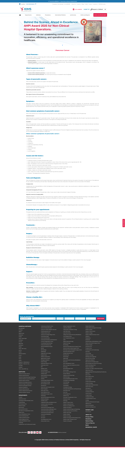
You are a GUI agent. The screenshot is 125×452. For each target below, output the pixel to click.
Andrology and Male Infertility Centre (26, 400)
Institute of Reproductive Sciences (25, 390)
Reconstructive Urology (90, 358)
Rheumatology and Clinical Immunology (94, 363)
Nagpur (20, 346)
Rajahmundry (21, 333)
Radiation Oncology (89, 354)
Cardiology (21, 422)
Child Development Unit (46, 331)
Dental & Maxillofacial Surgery (46, 346)
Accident (20, 397)
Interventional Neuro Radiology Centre (48, 409)
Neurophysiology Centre (68, 368)
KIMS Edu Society (102, 4)
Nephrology (65, 358)
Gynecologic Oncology (45, 382)
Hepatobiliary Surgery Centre (46, 393)
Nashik (20, 351)
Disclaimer (88, 418)
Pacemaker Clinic (66, 390)
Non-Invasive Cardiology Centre (69, 371)
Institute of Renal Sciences (24, 388)
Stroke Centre (88, 379)
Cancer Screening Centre (24, 415)
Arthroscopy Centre (23, 403)
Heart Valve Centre (44, 390)
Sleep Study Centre (89, 370)
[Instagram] (34, 433)
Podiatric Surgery (89, 344)
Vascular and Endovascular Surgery (92, 401)
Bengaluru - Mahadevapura (24, 362)
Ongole (20, 336)
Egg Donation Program (45, 358)
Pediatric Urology (89, 332)
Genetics (42, 378)
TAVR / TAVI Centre (89, 386)
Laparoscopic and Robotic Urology (70, 329)
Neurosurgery (66, 370)
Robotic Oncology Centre (91, 365)
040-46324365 (67, 4)
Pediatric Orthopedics (67, 421)
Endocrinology (44, 361)
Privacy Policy (89, 416)
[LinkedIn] (40, 433)
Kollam (20, 360)
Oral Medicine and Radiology (68, 380)
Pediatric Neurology (67, 412)
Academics (95, 4)
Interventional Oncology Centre (47, 412)
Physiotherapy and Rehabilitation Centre (93, 341)
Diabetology (43, 351)
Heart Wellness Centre (45, 392)
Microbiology (65, 344)
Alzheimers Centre (22, 398)
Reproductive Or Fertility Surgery (92, 361)
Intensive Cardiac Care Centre (47, 404)
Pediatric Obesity (66, 414)
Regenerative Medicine (90, 360)
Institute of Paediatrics (23, 387)
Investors (79, 4)
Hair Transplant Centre (45, 383)
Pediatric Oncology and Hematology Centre (72, 417)
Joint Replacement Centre (46, 419)
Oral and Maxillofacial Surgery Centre (70, 378)
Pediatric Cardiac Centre (68, 402)
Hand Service (43, 385)
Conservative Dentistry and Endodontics (49, 339)
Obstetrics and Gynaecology (68, 375)
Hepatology (43, 395)
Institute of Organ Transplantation (25, 383)
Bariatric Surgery (22, 405)
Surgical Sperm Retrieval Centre (92, 384)
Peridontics (88, 339)
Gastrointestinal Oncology (46, 375)
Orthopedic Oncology (67, 387)
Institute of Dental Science (24, 375)
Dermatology (43, 349)
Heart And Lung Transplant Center (47, 387)
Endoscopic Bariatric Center (46, 363)
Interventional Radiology (46, 414)
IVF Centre (43, 417)
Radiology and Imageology (91, 356)
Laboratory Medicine (67, 327)
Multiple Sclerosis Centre (68, 353)
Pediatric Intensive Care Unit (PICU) (70, 410)
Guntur (20, 355)
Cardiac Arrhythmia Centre (24, 417)
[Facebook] (29, 433)
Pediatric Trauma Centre (90, 331)
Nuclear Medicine (66, 373)
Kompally (21, 365)
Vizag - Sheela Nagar (23, 338)
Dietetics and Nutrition (45, 356)
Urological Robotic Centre (91, 398)
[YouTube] (37, 433)
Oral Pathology (66, 382)
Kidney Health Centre (45, 421)
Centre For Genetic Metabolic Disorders (48, 329)
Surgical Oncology (89, 383)
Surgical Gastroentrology (90, 381)
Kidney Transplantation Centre (69, 326)
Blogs (83, 4)
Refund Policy (89, 421)
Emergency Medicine (45, 360)
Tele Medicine (88, 388)
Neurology (65, 366)
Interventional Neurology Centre (47, 410)
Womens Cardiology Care (91, 406)
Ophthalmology (66, 376)
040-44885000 (78, 9)
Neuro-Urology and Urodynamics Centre (71, 365)
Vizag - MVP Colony (22, 348)
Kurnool (20, 341)
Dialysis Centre (44, 354)
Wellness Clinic (88, 403)
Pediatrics (87, 336)
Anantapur (21, 340)
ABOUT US (88, 414)
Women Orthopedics (90, 405)
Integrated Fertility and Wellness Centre (49, 402)
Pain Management (67, 393)
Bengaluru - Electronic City (24, 363)
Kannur (20, 350)
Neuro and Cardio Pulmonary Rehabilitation (72, 360)
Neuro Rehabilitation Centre (68, 363)
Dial (54, 1)
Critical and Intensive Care (46, 344)
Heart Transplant (44, 388)
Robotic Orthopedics (90, 366)
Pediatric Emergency (67, 407)
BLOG (87, 425)
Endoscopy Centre (44, 365)
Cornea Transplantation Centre (47, 341)
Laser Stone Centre (67, 332)
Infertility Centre (44, 400)
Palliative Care (66, 395)
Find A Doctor (88, 411)
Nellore (20, 331)
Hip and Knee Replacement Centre (48, 397)
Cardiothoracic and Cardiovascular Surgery (27, 424)
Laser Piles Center (66, 331)
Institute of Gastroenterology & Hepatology (27, 377)
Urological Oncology (90, 396)
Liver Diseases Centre (67, 336)
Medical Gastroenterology (68, 341)
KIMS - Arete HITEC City (23, 368)
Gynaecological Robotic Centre (47, 380)
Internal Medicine (44, 405)
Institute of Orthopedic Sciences (25, 385)
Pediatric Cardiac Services (68, 404)
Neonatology (65, 356)
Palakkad (20, 367)
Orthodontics (66, 383)
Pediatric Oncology (67, 415)
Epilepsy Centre (44, 368)
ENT (42, 366)
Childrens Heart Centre (45, 332)
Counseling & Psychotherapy (46, 343)
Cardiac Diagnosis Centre (24, 419)
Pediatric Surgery (89, 329)
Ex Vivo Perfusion (44, 370)
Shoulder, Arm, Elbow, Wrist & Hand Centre (94, 368)
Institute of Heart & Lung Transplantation (27, 378)
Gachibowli (21, 345)
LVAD (64, 339)
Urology (87, 400)
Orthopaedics (66, 385)
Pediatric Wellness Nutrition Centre (92, 334)
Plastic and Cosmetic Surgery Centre (93, 343)
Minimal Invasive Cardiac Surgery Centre (71, 348)
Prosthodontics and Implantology (92, 349)
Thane (20, 358)
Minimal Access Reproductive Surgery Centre (72, 346)
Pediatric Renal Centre (90, 326)
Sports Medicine (89, 378)
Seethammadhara (22, 353)
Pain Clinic (65, 392)
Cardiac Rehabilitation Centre (24, 420)
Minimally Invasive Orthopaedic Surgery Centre (72, 349)
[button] (31, 4)
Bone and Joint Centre (23, 409)
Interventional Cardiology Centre (47, 407)
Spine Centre (88, 374)
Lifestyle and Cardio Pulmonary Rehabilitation (72, 334)
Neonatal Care (66, 354)
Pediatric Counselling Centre (68, 405)
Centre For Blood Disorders (46, 327)
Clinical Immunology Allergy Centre (48, 334)
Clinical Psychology (45, 336)
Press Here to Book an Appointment (68, 1)
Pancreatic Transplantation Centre (70, 397)
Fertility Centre (44, 373)
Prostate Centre (89, 348)
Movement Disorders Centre (68, 351)
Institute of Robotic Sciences (24, 392)
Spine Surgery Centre (90, 376)
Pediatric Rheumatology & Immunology (93, 327)
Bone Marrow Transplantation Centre (26, 410)
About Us (74, 4)
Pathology (65, 400)
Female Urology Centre (45, 371)
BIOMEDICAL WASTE (91, 427)
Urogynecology (89, 395)
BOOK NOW (100, 318)
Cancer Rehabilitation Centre (24, 414)
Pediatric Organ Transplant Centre (70, 419)
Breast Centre (21, 412)
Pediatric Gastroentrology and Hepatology (71, 409)
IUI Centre (43, 415)
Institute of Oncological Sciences (25, 382)
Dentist (42, 348)
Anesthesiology (22, 402)
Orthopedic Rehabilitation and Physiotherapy (72, 388)
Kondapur (21, 329)
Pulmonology (88, 353)
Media (86, 4)
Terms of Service (90, 423)
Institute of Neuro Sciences (24, 380)
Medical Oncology (66, 343)
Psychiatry (88, 351)
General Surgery (44, 376)
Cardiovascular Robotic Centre (47, 326)
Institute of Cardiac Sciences (24, 373)
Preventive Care (89, 346)
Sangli (20, 357)
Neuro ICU (65, 361)
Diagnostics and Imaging (46, 353)
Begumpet (21, 343)
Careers (90, 4)
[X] (31, 433)
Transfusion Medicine (90, 391)
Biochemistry (21, 407)
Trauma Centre (88, 393)
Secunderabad (21, 328)
